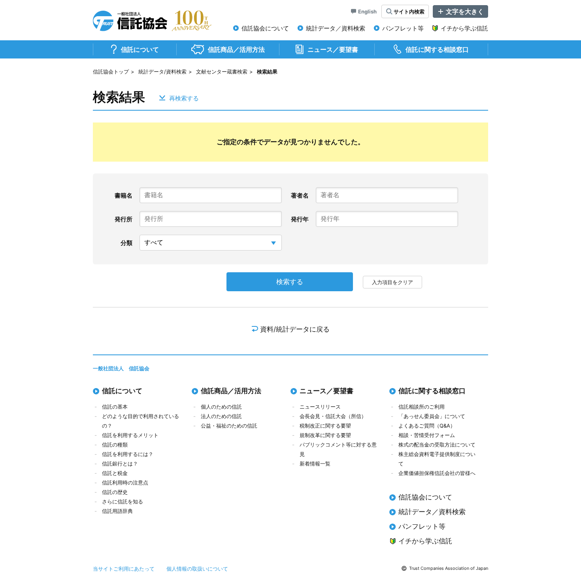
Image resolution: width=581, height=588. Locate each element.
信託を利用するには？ (127, 454)
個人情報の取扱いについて (197, 568)
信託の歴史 (115, 492)
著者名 (300, 195)
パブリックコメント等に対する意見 (338, 449)
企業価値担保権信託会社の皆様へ (436, 473)
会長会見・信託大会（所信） (333, 416)
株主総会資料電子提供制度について (436, 459)
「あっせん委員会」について (431, 416)
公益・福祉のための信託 (229, 425)
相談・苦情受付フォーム (426, 435)
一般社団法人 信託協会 (121, 368)
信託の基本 (115, 406)
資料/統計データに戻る (295, 329)
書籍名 (123, 195)
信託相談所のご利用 (421, 406)
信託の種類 (115, 444)
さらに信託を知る (122, 501)
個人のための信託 (221, 406)
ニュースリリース (320, 406)
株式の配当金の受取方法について (436, 444)
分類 (126, 243)
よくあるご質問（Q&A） (426, 425)
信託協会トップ (111, 71)
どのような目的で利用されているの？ (140, 421)
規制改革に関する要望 (325, 435)
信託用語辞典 (117, 511)
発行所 (123, 219)
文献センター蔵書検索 (221, 71)
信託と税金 (115, 473)
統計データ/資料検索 (162, 71)
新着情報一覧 (315, 463)
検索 (409, 11)
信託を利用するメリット (130, 435)
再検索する (184, 98)
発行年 (300, 219)
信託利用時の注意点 (125, 482)
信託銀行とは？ (120, 463)
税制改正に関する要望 (325, 425)
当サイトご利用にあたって (124, 568)
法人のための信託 (221, 416)
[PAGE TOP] (563, 548)
